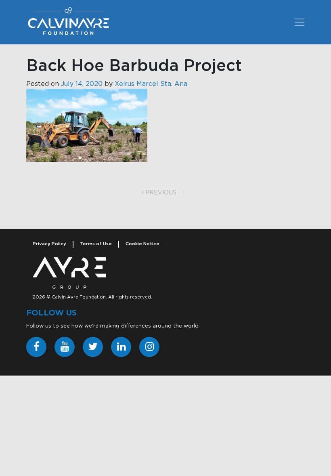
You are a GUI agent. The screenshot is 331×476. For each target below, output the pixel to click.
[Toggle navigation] (299, 22)
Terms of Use (96, 244)
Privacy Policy (49, 244)
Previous (160, 193)
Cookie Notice (142, 244)
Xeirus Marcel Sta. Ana (151, 84)
